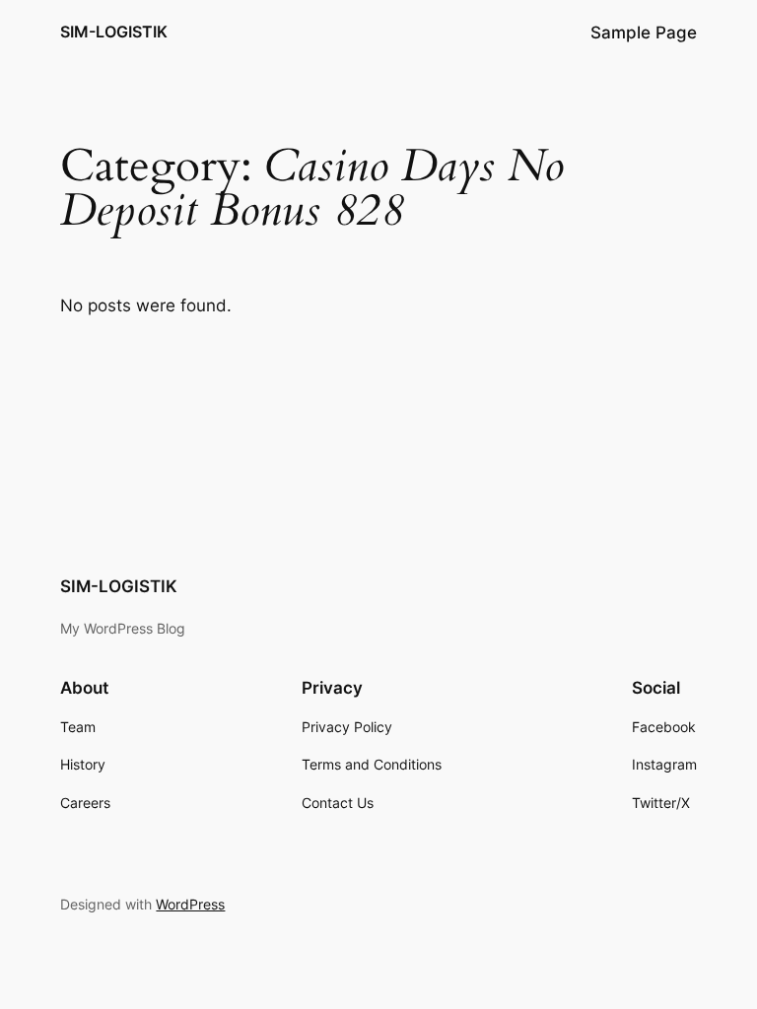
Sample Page (643, 32)
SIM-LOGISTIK (114, 31)
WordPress (190, 904)
